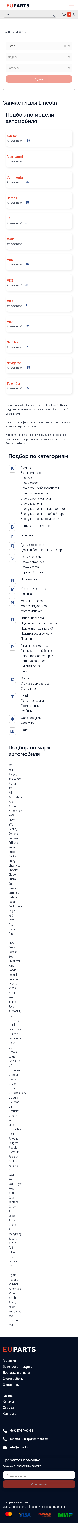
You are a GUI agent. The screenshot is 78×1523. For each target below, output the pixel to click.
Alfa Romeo (15, 779)
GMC (11, 942)
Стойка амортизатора (35, 683)
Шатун (25, 730)
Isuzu (12, 997)
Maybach (14, 1079)
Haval (12, 965)
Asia (11, 792)
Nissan (12, 1124)
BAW (11, 815)
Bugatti (13, 847)
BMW (12, 820)
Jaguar (13, 1002)
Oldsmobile (15, 1129)
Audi (11, 801)
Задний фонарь (31, 557)
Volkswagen (15, 1288)
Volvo (12, 1293)
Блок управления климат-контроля (44, 508)
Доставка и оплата (16, 1372)
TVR (11, 1247)
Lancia (12, 1024)
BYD (11, 824)
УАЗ (11, 1325)
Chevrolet (14, 865)
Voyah (12, 1297)
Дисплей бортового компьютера (42, 550)
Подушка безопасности (36, 633)
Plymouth (14, 1152)
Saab (12, 1197)
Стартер (26, 678)
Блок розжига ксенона (36, 498)
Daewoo (13, 888)
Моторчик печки (31, 611)
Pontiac (13, 1161)
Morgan (13, 1115)
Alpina (12, 783)
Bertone (13, 833)
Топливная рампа (32, 700)
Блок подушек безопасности (40, 488)
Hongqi (13, 974)
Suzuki (12, 1243)
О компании (11, 1385)
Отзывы (8, 1407)
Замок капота (30, 567)
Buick (12, 851)
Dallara (13, 897)
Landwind (14, 1033)
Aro (10, 788)
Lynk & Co (14, 1061)
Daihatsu (14, 892)
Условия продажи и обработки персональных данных (35, 1506)
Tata (11, 1256)
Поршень (27, 638)
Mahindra (14, 1070)
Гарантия (9, 1360)
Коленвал (27, 594)
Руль (24, 671)
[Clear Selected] (65, 45)
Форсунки (27, 723)
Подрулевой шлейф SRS (37, 628)
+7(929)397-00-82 (21, 1430)
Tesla (11, 1265)
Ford (11, 933)
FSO (11, 915)
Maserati (14, 1074)
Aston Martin (16, 797)
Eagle (12, 911)
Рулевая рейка (31, 666)
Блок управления (32, 503)
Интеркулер (29, 579)
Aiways (13, 774)
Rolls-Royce (15, 1184)
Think (12, 1270)
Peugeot (13, 1143)
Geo (11, 956)
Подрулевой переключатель (39, 623)
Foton (12, 938)
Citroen (13, 874)
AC (10, 765)
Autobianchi (16, 810)
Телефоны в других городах (28, 1439)
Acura (12, 770)
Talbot (12, 1252)
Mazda (12, 1083)
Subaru (13, 1238)
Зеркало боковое (32, 572)
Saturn (12, 1206)
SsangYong (15, 1234)
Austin (12, 806)
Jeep (11, 1006)
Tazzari (13, 1261)
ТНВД (24, 695)
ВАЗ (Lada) (15, 1311)
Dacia (12, 883)
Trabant (13, 1279)
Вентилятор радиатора (36, 526)
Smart (12, 1229)
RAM (11, 1174)
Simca (12, 1220)
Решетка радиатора (34, 661)
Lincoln (13, 1052)
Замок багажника (32, 562)
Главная (8, 1395)
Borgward (14, 838)
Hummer (13, 979)
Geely (12, 947)
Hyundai (13, 983)
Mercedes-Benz (17, 1093)
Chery (12, 861)
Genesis (13, 952)
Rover (12, 1188)
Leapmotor (15, 1038)
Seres (12, 1215)
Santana (14, 1202)
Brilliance (14, 842)
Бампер (26, 467)
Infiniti (12, 992)
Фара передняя (31, 718)
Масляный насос (32, 601)
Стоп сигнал (29, 688)
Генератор (27, 535)
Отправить (39, 1484)
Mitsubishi (14, 1111)
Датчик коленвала (32, 545)
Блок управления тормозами (40, 519)
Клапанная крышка (33, 589)
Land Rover (15, 1029)
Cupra (12, 879)
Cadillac (13, 856)
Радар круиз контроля (35, 645)
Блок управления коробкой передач (45, 513)
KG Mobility (15, 1011)
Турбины (26, 711)
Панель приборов (32, 618)
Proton (12, 1170)
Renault (13, 1179)
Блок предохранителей (36, 493)
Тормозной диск (31, 705)
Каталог (9, 1401)
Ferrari (12, 920)
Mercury (13, 1097)
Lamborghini (16, 1020)
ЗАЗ (11, 1316)
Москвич (14, 1320)
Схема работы (13, 1378)
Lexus (12, 1043)
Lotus (12, 1056)
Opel (11, 1134)
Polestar (13, 1156)
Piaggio (13, 1147)
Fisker (12, 929)
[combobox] (39, 46)
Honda (12, 970)
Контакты (10, 1413)
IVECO (12, 988)
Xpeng (12, 1302)
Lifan (11, 1047)
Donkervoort (16, 906)
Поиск (39, 79)
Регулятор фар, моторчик (38, 656)
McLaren (14, 1088)
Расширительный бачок (36, 651)
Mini (11, 1106)
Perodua (13, 1138)
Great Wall (14, 961)
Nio (10, 1120)
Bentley (13, 829)
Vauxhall (13, 1284)
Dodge (12, 901)
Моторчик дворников (34, 606)
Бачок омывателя (32, 473)
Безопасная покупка (17, 1366)
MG (10, 1065)
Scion (12, 1211)
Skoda (12, 1225)
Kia (10, 1015)
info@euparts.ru (20, 1447)
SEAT (11, 1193)
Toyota (12, 1275)
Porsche (13, 1165)
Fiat (11, 924)
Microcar (14, 1102)
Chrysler (13, 870)
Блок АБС (27, 478)
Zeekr (12, 1306)
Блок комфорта (31, 483)
